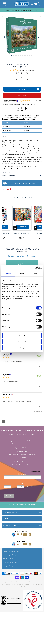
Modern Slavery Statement (11, 562)
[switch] (39, 314)
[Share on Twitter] (8, 189)
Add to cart (22, 227)
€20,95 (22, 238)
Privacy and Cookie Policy (11, 551)
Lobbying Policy (8, 566)
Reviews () (30, 70)
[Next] (40, 222)
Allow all (22, 336)
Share (4, 190)
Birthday (22, 483)
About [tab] (36, 273)
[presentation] (5, 36)
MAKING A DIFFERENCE (9, 175)
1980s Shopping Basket (22, 234)
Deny (22, 348)
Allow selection (22, 342)
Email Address (23, 474)
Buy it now (22, 95)
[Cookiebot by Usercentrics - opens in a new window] (33, 268)
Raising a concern (8, 558)
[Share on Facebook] (10, 189)
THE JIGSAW (5, 136)
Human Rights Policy (9, 555)
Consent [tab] (8, 273)
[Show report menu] (39, 367)
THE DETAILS (6, 172)
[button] (11, 55)
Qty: (22, 77)
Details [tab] (22, 273)
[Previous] (4, 222)
